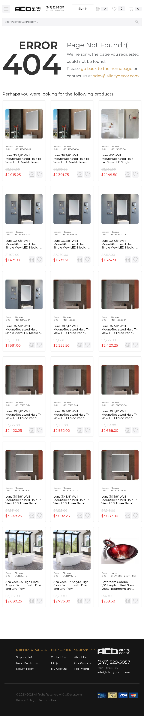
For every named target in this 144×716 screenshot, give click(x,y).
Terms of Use (47, 700)
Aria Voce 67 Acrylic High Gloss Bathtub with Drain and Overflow (70, 585)
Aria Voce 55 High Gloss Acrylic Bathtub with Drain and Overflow (24, 585)
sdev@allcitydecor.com (116, 75)
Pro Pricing (81, 669)
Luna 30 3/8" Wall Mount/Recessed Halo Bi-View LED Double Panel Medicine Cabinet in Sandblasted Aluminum (23, 159)
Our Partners (82, 663)
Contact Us (58, 657)
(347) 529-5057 (55, 7)
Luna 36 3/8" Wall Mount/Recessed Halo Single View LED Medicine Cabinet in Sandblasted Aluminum (71, 244)
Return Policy (25, 669)
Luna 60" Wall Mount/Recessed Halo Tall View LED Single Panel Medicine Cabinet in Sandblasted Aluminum (119, 159)
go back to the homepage (106, 68)
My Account (59, 669)
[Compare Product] (32, 174)
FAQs (54, 663)
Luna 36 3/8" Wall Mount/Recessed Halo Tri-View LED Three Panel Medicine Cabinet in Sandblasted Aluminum (120, 329)
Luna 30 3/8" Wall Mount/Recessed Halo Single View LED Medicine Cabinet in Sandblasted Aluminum (23, 244)
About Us (80, 657)
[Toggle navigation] (6, 9)
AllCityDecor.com (70, 694)
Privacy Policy (25, 700)
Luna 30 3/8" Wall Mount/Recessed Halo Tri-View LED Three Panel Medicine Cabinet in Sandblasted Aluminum (72, 329)
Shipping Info (25, 657)
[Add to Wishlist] (39, 174)
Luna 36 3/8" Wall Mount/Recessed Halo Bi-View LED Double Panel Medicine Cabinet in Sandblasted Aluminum (71, 159)
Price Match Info (27, 663)
